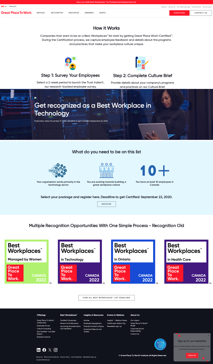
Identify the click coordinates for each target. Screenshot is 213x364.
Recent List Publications (69, 323)
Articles (86, 320)
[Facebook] (44, 350)
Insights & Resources (93, 315)
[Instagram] (55, 350)
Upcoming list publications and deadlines (70, 327)
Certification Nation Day (116, 323)
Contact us (200, 13)
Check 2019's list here (51, 128)
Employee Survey (43, 326)
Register (106, 204)
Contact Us (135, 334)
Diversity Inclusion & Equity (94, 326)
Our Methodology (183, 7)
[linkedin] (38, 350)
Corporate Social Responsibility (137, 330)
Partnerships (196, 7)
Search (164, 7)
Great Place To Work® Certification (45, 321)
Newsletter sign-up (114, 326)
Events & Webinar (115, 315)
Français (13, 6)
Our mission (135, 320)
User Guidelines (76, 357)
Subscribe (179, 13)
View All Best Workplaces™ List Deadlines (106, 298)
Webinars (89, 13)
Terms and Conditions (51, 357)
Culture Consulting (44, 329)
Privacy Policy (65, 357)
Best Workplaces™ (68, 315)
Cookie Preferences (43, 360)
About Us (172, 7)
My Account (207, 7)
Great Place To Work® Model (139, 324)
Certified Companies (68, 320)
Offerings (41, 315)
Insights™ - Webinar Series (117, 320)
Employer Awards (43, 337)
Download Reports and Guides (93, 330)
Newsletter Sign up (89, 357)
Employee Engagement (92, 323)
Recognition (57, 13)
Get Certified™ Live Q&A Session (46, 333)
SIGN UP (192, 355)
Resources (74, 13)
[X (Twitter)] (50, 350)
